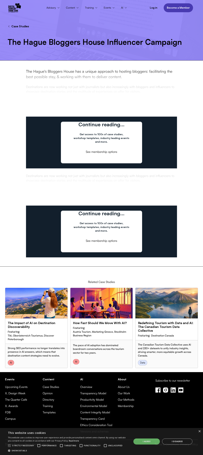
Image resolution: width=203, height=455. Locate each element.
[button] (53, 7)
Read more (74, 440)
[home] (14, 7)
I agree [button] (147, 441)
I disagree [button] (177, 441)
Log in (153, 7)
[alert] (101, 441)
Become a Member (178, 7)
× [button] (199, 431)
